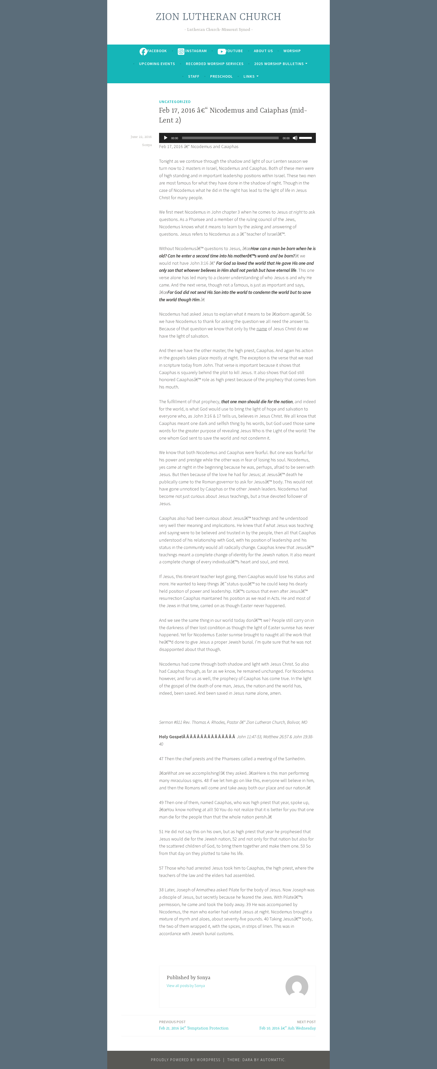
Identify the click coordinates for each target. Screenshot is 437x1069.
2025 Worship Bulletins (279, 63)
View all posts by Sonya (186, 985)
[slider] (306, 137)
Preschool (221, 76)
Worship (292, 50)
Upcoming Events (157, 63)
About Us (263, 50)
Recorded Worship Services (215, 63)
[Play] (165, 137)
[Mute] (295, 137)
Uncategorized (175, 101)
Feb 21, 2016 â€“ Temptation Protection (194, 1025)
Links (249, 76)
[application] (237, 138)
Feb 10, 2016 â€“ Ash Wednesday (287, 1025)
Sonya (147, 145)
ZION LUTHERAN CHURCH (218, 17)
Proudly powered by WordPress (186, 1059)
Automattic (272, 1059)
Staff (194, 76)
